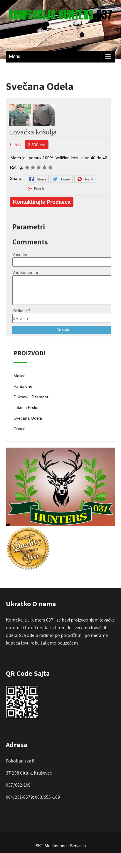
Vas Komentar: (26, 272)
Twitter (62, 179)
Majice (20, 375)
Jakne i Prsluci (27, 407)
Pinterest (85, 179)
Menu (14, 56)
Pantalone (23, 386)
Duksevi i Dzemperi (31, 397)
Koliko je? (21, 310)
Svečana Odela (28, 418)
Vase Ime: (21, 254)
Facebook (38, 179)
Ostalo (20, 428)
